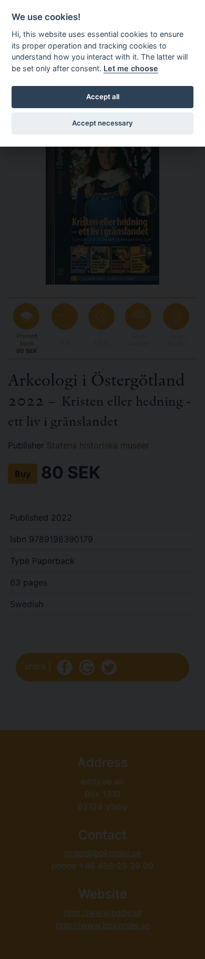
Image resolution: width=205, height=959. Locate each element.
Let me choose (131, 68)
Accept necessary (102, 123)
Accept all (102, 96)
